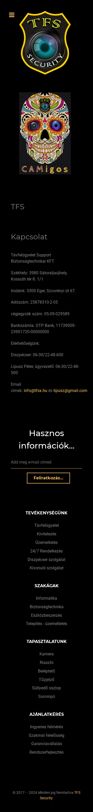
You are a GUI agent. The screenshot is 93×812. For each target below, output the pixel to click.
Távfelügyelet (46, 525)
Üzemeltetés (46, 542)
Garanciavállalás (46, 743)
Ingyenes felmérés (46, 726)
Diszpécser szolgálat (46, 559)
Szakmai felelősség (46, 735)
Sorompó (46, 696)
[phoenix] (50, 133)
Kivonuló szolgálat (47, 567)
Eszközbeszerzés (46, 615)
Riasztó (46, 662)
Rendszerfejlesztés (46, 752)
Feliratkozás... (48, 477)
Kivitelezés (46, 533)
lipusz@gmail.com (70, 390)
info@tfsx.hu (35, 390)
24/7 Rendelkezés (46, 551)
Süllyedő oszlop (46, 687)
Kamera (47, 654)
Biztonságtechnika (47, 606)
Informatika (46, 598)
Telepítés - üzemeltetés (46, 623)
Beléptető (46, 671)
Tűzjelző (46, 679)
